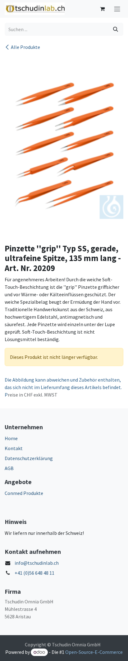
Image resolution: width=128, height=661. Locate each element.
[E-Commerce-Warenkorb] (102, 8)
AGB (9, 468)
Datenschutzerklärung (29, 458)
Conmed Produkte (24, 493)
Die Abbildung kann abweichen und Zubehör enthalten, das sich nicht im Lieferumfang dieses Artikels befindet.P (63, 387)
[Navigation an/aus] (117, 8)
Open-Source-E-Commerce (94, 652)
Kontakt (14, 448)
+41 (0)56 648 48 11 (34, 573)
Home (11, 438)
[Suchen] (115, 29)
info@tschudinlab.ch (37, 563)
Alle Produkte (25, 47)
